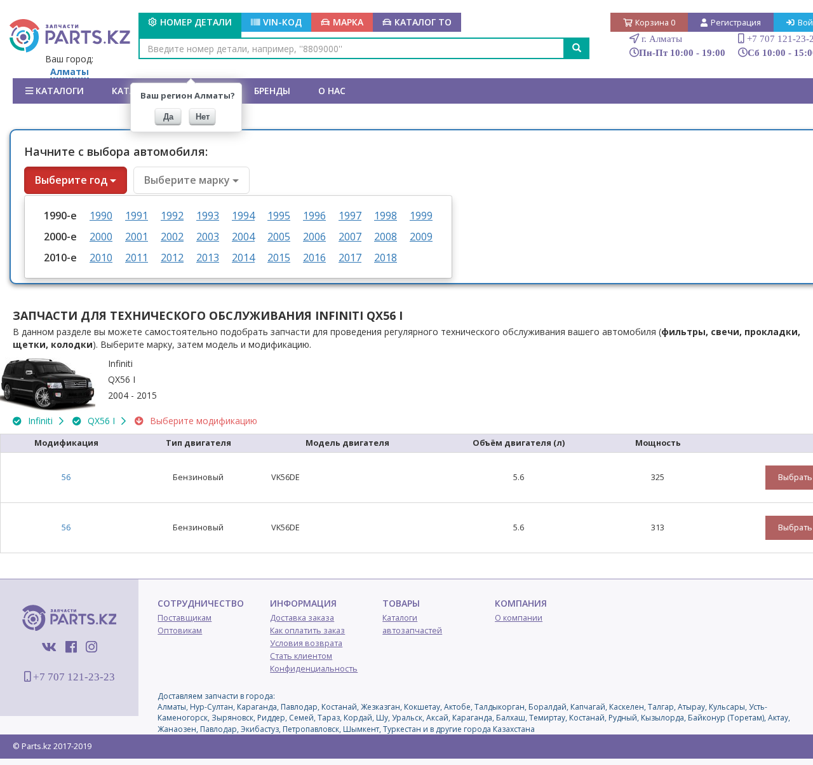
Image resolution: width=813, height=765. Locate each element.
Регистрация (736, 22)
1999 (421, 216)
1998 (385, 216)
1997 (350, 216)
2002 (172, 237)
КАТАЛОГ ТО (423, 22)
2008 (385, 237)
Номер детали (196, 22)
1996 (314, 216)
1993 (207, 216)
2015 (278, 258)
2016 (314, 258)
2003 (207, 237)
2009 (421, 237)
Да (168, 116)
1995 (278, 216)
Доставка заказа (302, 617)
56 (66, 477)
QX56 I (101, 421)
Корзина (655, 22)
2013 (207, 258)
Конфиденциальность (314, 668)
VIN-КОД (282, 22)
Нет (203, 116)
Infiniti (40, 421)
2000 (101, 237)
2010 (101, 258)
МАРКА (348, 22)
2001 (136, 237)
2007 (350, 237)
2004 (243, 237)
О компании (518, 617)
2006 (314, 237)
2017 (350, 258)
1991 (136, 216)
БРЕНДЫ (272, 91)
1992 (172, 216)
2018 (385, 258)
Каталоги (58, 91)
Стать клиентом (301, 656)
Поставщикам (185, 617)
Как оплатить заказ (307, 630)
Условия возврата (306, 643)
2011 (136, 258)
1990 (101, 216)
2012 (172, 258)
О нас (332, 91)
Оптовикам (180, 630)
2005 (278, 237)
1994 (243, 216)
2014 (243, 258)
